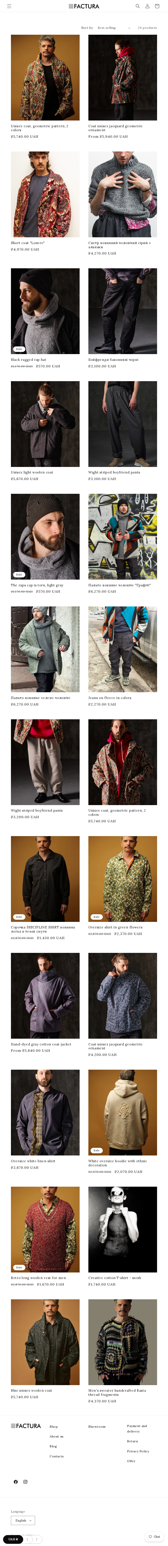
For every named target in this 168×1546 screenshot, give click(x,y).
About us (57, 1436)
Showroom (97, 1427)
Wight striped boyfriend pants (114, 472)
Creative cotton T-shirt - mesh (114, 1278)
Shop (54, 1427)
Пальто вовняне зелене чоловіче (41, 698)
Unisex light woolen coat (32, 472)
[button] (9, 6)
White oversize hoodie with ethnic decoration (117, 1163)
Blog (53, 1446)
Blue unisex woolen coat (31, 1391)
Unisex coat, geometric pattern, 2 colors (39, 128)
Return (132, 1441)
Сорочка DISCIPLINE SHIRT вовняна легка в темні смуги (43, 929)
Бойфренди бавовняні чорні (113, 360)
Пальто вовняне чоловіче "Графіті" (119, 585)
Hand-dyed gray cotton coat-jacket (41, 1044)
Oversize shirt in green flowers (115, 927)
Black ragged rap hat (28, 360)
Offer (131, 1461)
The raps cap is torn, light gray (37, 585)
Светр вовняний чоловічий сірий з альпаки (119, 245)
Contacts (57, 1456)
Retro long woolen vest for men (38, 1278)
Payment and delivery (137, 1428)
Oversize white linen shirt (33, 1161)
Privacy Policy (138, 1451)
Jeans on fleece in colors (109, 698)
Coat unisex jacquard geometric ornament (115, 128)
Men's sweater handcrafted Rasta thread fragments (117, 1393)
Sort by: (87, 28)
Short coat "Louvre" (28, 243)
